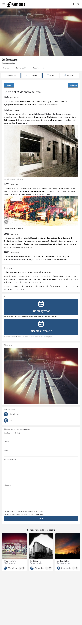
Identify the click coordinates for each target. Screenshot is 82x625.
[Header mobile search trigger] (78, 4)
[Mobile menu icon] (3, 4)
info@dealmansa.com (14, 289)
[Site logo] (16, 4)
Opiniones (21, 68)
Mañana (73, 85)
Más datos (7, 485)
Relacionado (39, 68)
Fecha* (6, 450)
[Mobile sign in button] (73, 4)
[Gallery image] (41, 376)
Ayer (9, 85)
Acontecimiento (10, 459)
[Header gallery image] (41, 32)
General (6, 68)
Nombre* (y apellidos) (12, 433)
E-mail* (6, 442)
